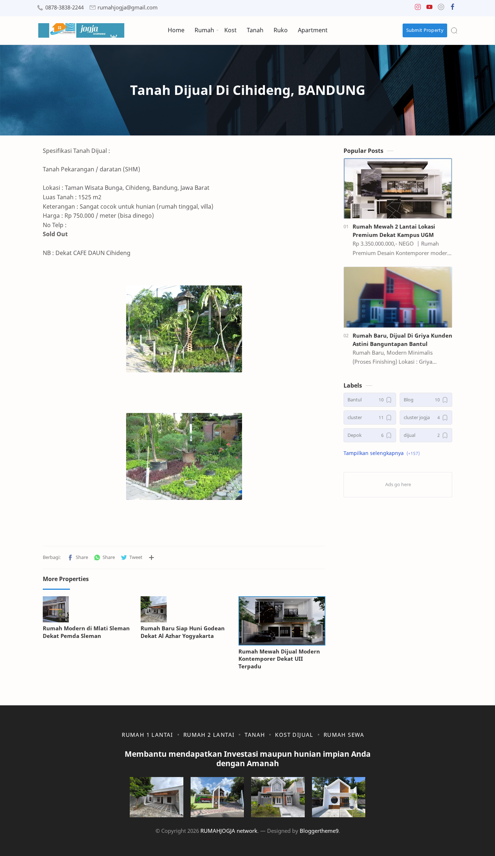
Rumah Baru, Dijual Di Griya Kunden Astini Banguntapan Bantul (402, 339)
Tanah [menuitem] (255, 30)
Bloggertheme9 (319, 830)
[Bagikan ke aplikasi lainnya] (151, 557)
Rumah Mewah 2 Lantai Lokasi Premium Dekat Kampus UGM (394, 230)
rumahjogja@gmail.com (127, 7)
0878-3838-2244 (64, 7)
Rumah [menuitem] (204, 30)
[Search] (454, 30)
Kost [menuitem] (230, 30)
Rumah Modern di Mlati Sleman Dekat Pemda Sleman (86, 632)
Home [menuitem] (176, 30)
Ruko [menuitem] (281, 30)
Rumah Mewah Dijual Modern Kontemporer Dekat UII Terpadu (279, 659)
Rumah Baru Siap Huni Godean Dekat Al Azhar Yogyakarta (183, 632)
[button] (417, 8)
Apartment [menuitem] (313, 30)
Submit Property (425, 30)
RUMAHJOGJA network (228, 830)
